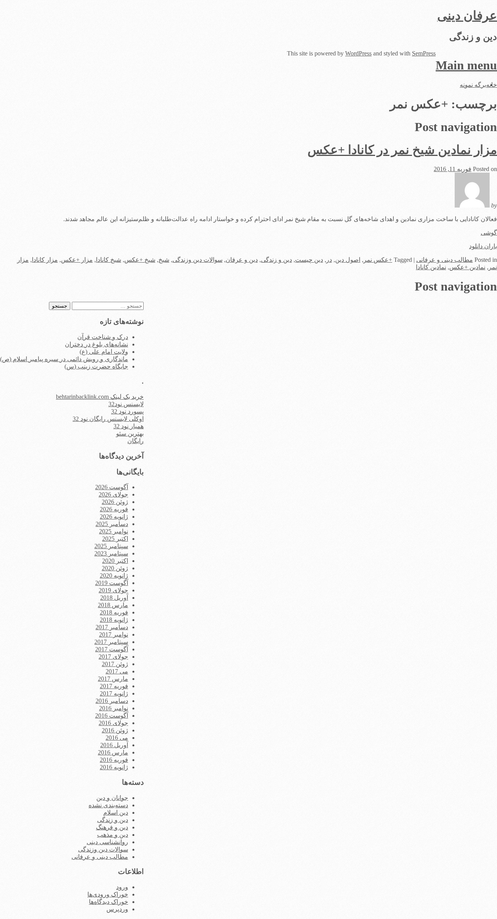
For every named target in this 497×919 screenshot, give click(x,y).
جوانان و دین (112, 797)
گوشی (489, 232)
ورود (122, 887)
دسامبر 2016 (112, 700)
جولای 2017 (113, 656)
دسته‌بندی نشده (108, 805)
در (329, 259)
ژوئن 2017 (115, 664)
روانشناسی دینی (107, 842)
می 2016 (117, 737)
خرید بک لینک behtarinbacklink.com (100, 396)
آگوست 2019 (111, 583)
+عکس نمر (377, 259)
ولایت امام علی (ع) (104, 351)
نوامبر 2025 (113, 531)
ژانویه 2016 (114, 767)
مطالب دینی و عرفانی (444, 259)
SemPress (424, 53)
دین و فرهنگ (112, 827)
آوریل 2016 (114, 745)
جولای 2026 (113, 494)
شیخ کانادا (108, 259)
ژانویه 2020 (114, 575)
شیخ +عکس (139, 259)
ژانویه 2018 (114, 619)
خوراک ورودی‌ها (107, 894)
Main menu (466, 65)
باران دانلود (483, 246)
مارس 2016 (113, 752)
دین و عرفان (242, 259)
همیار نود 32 (128, 426)
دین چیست (309, 259)
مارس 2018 (113, 605)
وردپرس (117, 909)
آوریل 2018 (114, 597)
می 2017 (117, 671)
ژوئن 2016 (115, 730)
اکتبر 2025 (115, 538)
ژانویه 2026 (114, 516)
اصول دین (347, 259)
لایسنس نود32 (126, 404)
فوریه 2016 (114, 759)
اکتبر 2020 (115, 560)
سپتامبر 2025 (111, 546)
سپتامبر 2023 (111, 553)
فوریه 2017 (114, 686)
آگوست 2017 (111, 649)
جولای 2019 (113, 590)
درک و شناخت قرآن (102, 337)
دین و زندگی (276, 259)
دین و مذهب (112, 834)
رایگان (135, 441)
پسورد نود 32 (127, 411)
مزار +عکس (77, 259)
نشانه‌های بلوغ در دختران (96, 344)
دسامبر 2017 (112, 627)
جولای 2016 (113, 723)
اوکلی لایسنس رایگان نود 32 (108, 418)
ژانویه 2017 (114, 693)
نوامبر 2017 (113, 634)
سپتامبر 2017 (111, 642)
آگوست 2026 (111, 487)
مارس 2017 (113, 678)
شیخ (163, 259)
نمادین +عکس (467, 267)
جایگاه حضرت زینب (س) (96, 366)
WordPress (358, 53)
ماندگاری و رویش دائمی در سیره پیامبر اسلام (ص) (64, 359)
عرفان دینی (467, 15)
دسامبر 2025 (112, 524)
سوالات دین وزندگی (197, 259)
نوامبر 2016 (113, 708)
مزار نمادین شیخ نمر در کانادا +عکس (402, 150)
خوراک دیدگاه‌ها (108, 901)
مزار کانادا (45, 259)
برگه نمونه (473, 84)
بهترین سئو (130, 433)
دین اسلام (115, 812)
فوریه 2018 (114, 612)
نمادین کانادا (431, 267)
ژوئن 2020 (115, 568)
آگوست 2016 (111, 715)
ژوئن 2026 (115, 501)
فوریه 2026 (114, 509)
